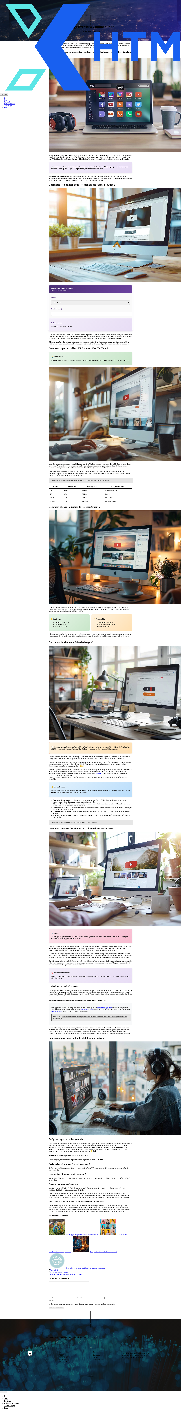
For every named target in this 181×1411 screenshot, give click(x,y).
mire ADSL (99, 773)
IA (5, 98)
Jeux (5, 100)
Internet (61, 1354)
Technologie (8, 106)
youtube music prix (86, 1009)
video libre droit (56, 1011)
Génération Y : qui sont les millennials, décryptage (66, 1274)
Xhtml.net (91, 1376)
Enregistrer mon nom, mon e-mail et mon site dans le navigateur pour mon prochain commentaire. (83, 1304)
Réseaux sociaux (9, 104)
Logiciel (7, 102)
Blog (5, 107)
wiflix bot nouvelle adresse (59, 1272)
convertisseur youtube (104, 1008)
